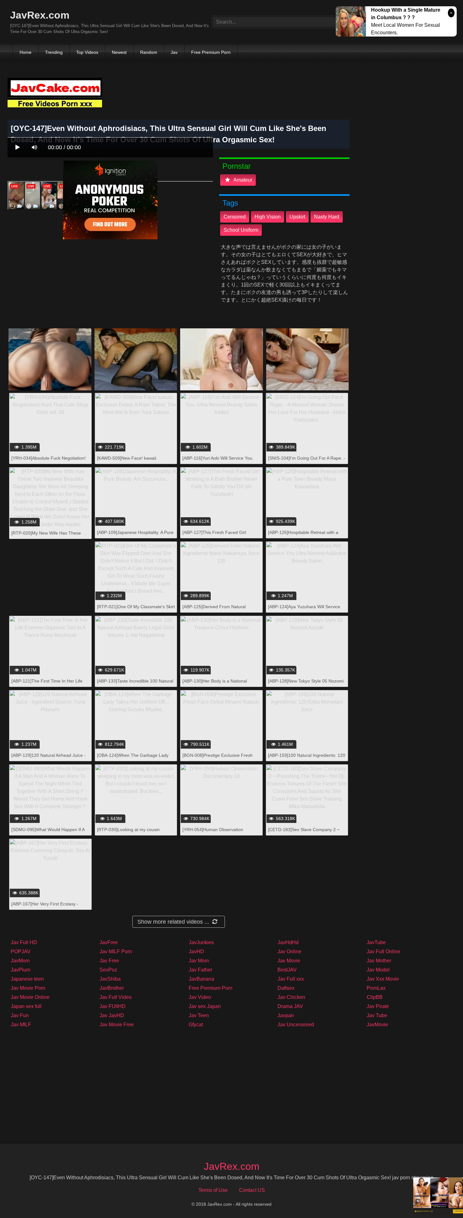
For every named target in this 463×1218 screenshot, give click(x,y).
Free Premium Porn (211, 52)
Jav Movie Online (30, 997)
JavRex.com (39, 15)
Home (25, 52)
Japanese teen (27, 979)
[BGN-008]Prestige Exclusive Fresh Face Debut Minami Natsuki (217, 758)
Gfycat (196, 1024)
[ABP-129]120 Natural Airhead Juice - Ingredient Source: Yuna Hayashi (48, 758)
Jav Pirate (378, 1006)
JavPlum (20, 969)
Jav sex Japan (205, 1006)
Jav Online (289, 951)
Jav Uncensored (295, 1024)
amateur (242, 180)
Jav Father (200, 969)
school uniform (241, 230)
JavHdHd (288, 942)
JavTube (376, 942)
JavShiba (110, 979)
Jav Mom (199, 960)
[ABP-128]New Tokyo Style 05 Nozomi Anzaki (306, 684)
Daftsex (285, 988)
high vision (267, 216)
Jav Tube (377, 1015)
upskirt (297, 216)
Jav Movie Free (117, 1024)
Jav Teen (199, 1015)
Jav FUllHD (113, 1006)
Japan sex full (26, 1006)
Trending (54, 52)
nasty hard (326, 216)
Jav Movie (288, 960)
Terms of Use (213, 1190)
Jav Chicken (291, 997)
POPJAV (21, 951)
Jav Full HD (24, 942)
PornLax (376, 988)
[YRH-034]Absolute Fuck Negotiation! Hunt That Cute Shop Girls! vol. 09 (48, 461)
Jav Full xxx (290, 979)
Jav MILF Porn (116, 951)
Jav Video (200, 997)
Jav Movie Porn (28, 988)
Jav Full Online (383, 951)
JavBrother (112, 988)
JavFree (109, 942)
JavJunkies (201, 942)
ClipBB (375, 997)
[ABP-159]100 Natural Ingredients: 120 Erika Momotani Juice (306, 758)
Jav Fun (20, 1015)
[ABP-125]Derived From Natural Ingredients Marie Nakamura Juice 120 (221, 610)
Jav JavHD (112, 1015)
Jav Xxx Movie (383, 979)
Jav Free (109, 960)
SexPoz (108, 969)
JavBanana (201, 979)
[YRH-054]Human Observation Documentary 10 (212, 833)
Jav (174, 52)
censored (235, 216)
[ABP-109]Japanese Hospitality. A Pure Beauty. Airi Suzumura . (135, 535)
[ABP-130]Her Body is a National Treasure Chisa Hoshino (214, 684)
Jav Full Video (116, 997)
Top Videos (87, 52)
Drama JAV (290, 1006)
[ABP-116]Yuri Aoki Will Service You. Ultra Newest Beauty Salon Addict (218, 461)
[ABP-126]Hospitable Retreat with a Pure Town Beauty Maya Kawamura (303, 535)
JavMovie (377, 1024)
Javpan (285, 1015)
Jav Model (378, 969)
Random (148, 52)
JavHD (196, 951)
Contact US (252, 1190)
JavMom (20, 960)
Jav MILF (21, 1024)
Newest (119, 52)
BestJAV (287, 969)
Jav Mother (379, 960)
